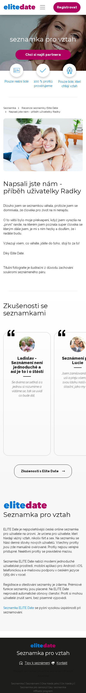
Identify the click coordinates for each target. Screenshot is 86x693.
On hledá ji (67, 683)
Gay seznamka (57, 687)
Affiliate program (43, 691)
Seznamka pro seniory (33, 687)
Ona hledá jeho (50, 683)
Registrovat (67, 7)
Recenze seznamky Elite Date (40, 107)
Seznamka (9, 107)
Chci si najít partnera (43, 55)
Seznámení (32, 683)
